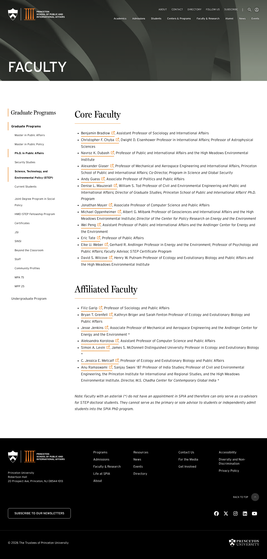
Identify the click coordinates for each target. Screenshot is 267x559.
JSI (17, 232)
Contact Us (186, 452)
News (242, 18)
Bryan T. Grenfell (94, 315)
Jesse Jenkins (92, 328)
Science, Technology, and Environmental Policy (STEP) (34, 174)
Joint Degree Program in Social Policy (35, 202)
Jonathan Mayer (94, 205)
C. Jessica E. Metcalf (97, 360)
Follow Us (213, 9)
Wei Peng (91, 225)
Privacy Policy (229, 470)
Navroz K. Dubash (95, 153)
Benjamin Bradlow (95, 133)
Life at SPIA (101, 473)
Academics (120, 18)
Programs (100, 452)
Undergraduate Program (29, 298)
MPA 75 (19, 277)
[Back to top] (255, 497)
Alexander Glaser (95, 166)
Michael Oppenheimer (98, 212)
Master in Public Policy (29, 144)
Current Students (26, 186)
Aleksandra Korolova (97, 341)
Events (255, 18)
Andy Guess (92, 179)
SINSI (18, 241)
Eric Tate (90, 238)
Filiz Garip (91, 308)
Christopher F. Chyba (97, 140)
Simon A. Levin (93, 347)
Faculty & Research (208, 18)
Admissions (138, 18)
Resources (140, 452)
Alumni (229, 18)
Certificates (22, 223)
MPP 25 (19, 286)
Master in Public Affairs (30, 135)
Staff (18, 259)
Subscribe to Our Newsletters (39, 513)
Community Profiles (27, 268)
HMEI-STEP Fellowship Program (35, 214)
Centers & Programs (179, 18)
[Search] (249, 9)
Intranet (256, 9)
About (163, 9)
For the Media (188, 459)
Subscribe (231, 9)
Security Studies (25, 162)
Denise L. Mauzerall (96, 186)
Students (156, 18)
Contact (177, 9)
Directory (194, 9)
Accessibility (228, 452)
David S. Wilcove (94, 258)
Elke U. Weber (92, 245)
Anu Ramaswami (94, 367)
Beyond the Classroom (29, 250)
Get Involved (187, 466)
